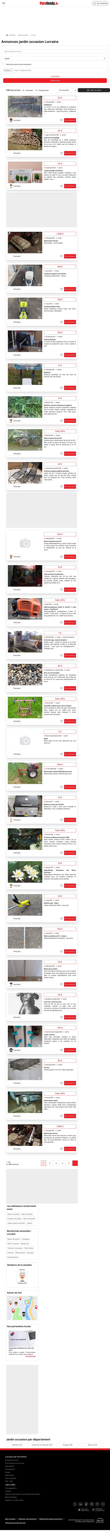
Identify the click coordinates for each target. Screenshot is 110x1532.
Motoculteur (20, 1253)
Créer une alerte (95, 90)
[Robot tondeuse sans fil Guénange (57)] (25, 543)
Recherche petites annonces (50, 1519)
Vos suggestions (11, 1488)
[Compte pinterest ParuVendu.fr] (97, 1504)
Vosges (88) (68, 1445)
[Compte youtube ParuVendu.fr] (103, 1504)
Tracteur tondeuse (15, 1248)
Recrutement (9, 1466)
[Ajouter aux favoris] (61, 120)
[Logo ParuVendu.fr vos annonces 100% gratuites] (49, 6)
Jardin (29, 1223)
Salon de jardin (14, 1214)
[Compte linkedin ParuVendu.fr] (80, 1504)
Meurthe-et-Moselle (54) (42, 1445)
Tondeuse (25, 1239)
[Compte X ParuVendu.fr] (75, 1504)
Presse (7, 1472)
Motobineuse (13, 1257)
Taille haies (28, 1248)
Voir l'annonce (70, 120)
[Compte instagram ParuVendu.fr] (92, 1504)
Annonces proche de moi (15, 1523)
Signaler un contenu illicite (14, 1500)
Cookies (8, 1491)
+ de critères (55, 76)
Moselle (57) (17, 1445)
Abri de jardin (27, 1214)
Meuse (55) (92, 1445)
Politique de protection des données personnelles (22, 1494)
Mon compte (10, 1519)
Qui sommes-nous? (11, 1460)
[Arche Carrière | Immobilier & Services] (100, 1520)
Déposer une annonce (27, 1519)
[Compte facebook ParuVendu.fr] (86, 1504)
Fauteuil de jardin (14, 1219)
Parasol (11, 1253)
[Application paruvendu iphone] (83, 1510)
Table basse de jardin (16, 1223)
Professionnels (43, 90)
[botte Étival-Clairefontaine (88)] (25, 740)
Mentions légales (11, 1497)
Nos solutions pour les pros (14, 1463)
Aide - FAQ (9, 1481)
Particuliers (29, 90)
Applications (9, 1475)
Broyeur (30, 1253)
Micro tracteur (13, 1243)
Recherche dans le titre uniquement (18, 64)
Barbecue (25, 1243)
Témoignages (10, 1469)
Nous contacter (10, 1478)
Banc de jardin (29, 1219)
